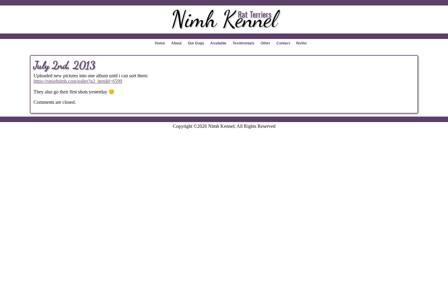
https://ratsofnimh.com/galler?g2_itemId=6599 (78, 81)
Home (160, 43)
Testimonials (243, 43)
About (176, 43)
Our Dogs (196, 43)
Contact (283, 43)
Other (265, 43)
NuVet (301, 43)
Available (218, 43)
